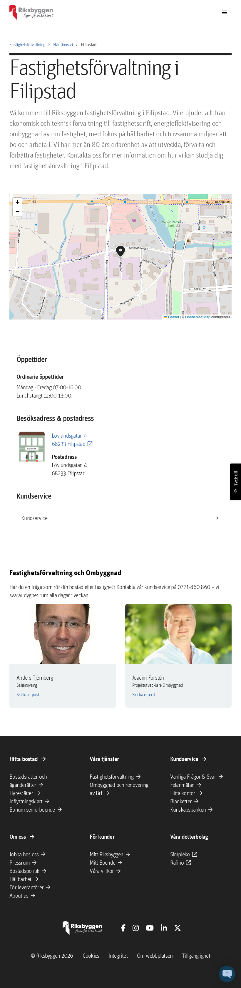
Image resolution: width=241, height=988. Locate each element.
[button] (120, 251)
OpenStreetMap (197, 316)
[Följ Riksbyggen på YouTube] (150, 928)
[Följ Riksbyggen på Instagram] (136, 928)
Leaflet (173, 316)
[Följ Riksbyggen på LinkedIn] (164, 928)
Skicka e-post (27, 694)
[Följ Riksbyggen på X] (177, 928)
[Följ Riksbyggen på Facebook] (123, 928)
